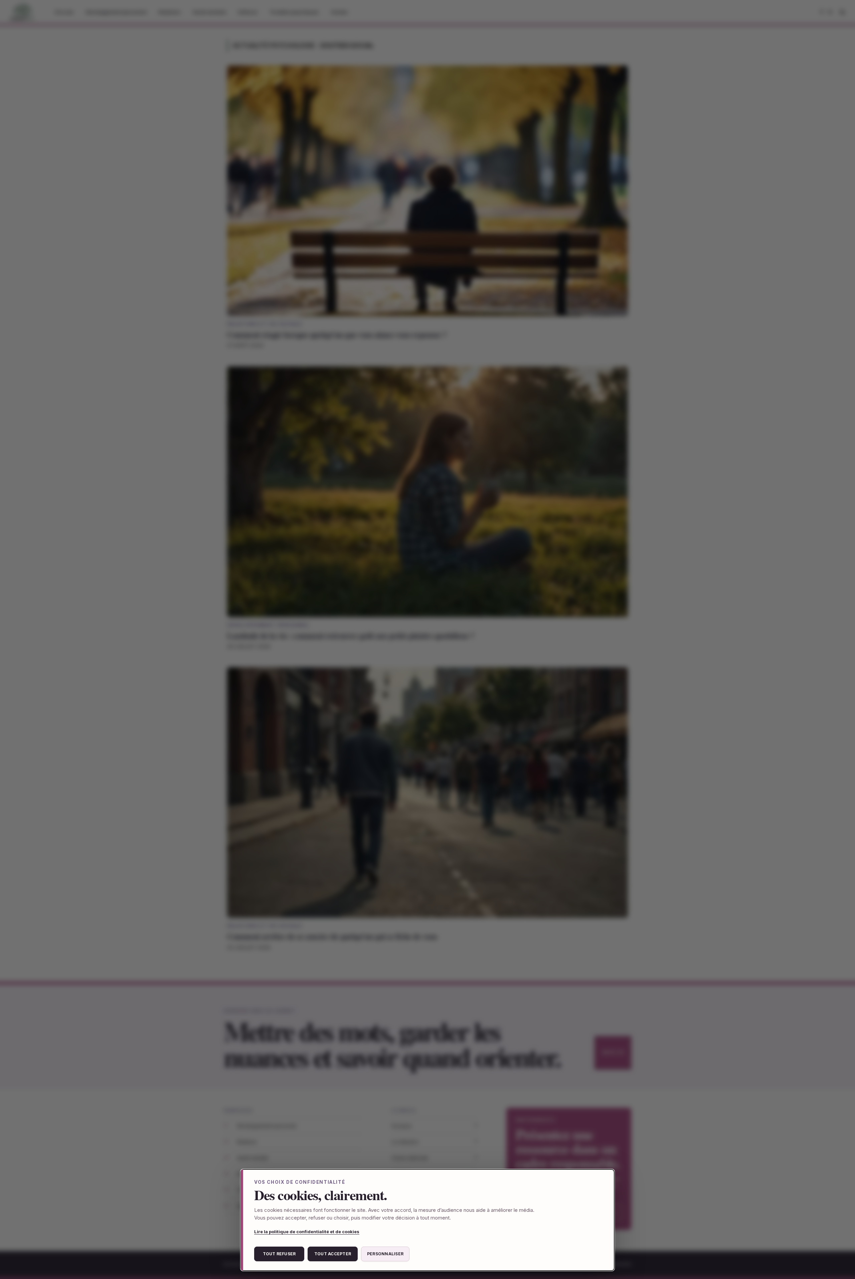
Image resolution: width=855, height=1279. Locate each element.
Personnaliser (385, 1253)
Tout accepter (332, 1253)
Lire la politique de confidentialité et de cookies (306, 1231)
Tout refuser (279, 1253)
